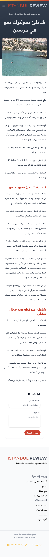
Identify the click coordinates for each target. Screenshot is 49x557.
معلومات (43, 514)
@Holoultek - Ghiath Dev (25, 537)
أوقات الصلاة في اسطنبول (36, 481)
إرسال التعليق (32, 432)
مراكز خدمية (41, 505)
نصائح (44, 486)
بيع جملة (43, 491)
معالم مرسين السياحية (32, 14)
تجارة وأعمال (41, 510)
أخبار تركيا (42, 519)
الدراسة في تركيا (40, 495)
